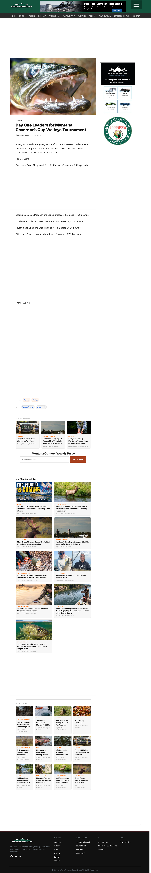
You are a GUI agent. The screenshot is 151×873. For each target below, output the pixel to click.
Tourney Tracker (28, 407)
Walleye (35, 400)
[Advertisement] (74, 38)
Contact (136, 16)
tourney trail (41, 407)
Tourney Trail (105, 16)
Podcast (42, 16)
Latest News (103, 842)
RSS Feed (79, 849)
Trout (56, 849)
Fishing (32, 16)
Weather (82, 16)
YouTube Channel (83, 842)
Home (13, 16)
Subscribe (78, 459)
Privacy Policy (125, 842)
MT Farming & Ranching (107, 846)
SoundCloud (81, 846)
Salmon (57, 857)
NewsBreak (80, 853)
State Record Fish (121, 16)
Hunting (22, 16)
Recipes (92, 16)
